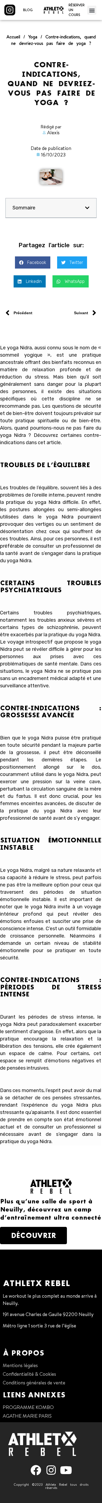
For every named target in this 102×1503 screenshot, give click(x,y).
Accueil (13, 37)
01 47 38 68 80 (18, 1336)
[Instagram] (51, 1470)
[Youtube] (66, 1470)
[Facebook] (36, 1470)
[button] (91, 10)
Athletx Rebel (36, 1283)
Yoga (32, 37)
